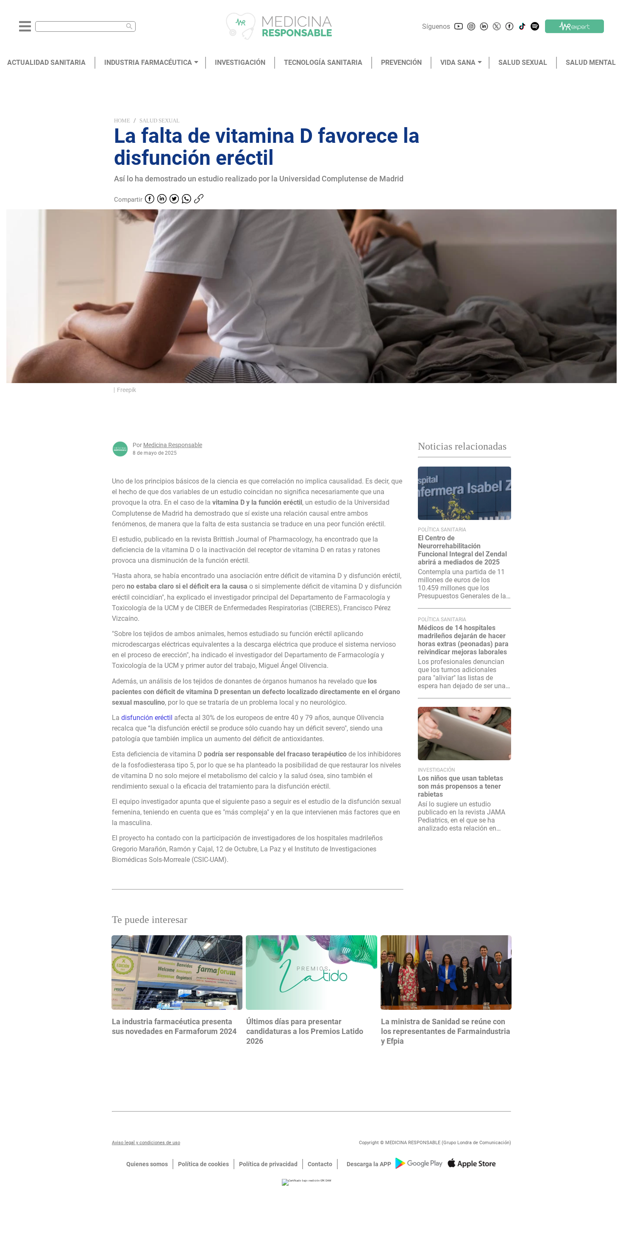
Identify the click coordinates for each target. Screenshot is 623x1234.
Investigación (436, 770)
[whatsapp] (186, 199)
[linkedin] (162, 199)
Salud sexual (159, 120)
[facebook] (150, 199)
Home (122, 120)
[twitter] (174, 199)
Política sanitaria (442, 529)
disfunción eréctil (146, 718)
